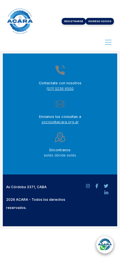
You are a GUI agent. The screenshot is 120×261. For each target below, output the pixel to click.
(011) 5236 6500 (60, 89)
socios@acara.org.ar (60, 122)
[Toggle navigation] (108, 42)
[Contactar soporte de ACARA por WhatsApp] (104, 245)
